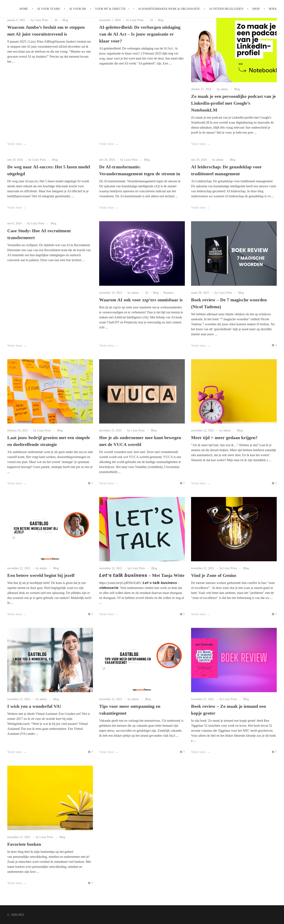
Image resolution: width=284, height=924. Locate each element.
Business (168, 292)
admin (225, 89)
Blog (65, 20)
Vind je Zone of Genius (213, 575)
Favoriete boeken (24, 844)
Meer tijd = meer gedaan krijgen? (224, 437)
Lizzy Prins (42, 20)
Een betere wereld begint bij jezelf (40, 575)
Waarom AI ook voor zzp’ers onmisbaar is (141, 299)
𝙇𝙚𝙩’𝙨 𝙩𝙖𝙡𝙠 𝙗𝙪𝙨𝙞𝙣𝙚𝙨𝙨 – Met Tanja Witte (141, 575)
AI (56, 20)
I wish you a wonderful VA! (34, 706)
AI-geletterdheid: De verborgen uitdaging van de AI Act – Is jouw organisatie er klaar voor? (139, 34)
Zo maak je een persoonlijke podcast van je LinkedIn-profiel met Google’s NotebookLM (233, 103)
